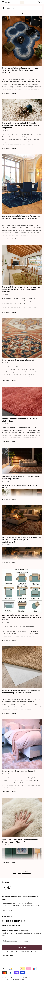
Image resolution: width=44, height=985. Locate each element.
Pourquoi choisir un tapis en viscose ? (18, 771)
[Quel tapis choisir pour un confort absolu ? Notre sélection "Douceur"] (22, 817)
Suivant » (26, 871)
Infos (22, 13)
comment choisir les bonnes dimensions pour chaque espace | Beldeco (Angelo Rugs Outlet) (21, 617)
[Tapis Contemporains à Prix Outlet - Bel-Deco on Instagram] (9, 888)
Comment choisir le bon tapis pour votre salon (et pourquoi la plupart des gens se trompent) (21, 289)
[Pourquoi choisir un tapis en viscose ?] (22, 744)
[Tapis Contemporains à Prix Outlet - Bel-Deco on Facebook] (4, 888)
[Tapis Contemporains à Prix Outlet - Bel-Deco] (22, 2)
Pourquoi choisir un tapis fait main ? (18, 360)
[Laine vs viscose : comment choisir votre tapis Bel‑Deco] (22, 401)
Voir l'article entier (8, 93)
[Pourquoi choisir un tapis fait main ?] (22, 338)
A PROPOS (7, 916)
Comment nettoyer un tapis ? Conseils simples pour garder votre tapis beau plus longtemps (20, 125)
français (6, 911)
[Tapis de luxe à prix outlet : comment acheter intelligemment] (22, 461)
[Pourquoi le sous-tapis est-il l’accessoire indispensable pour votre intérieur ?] (22, 667)
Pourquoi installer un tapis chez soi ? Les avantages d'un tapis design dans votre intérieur (20, 70)
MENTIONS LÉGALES (11, 926)
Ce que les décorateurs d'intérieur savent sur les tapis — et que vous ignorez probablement (21, 539)
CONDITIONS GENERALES (13, 921)
